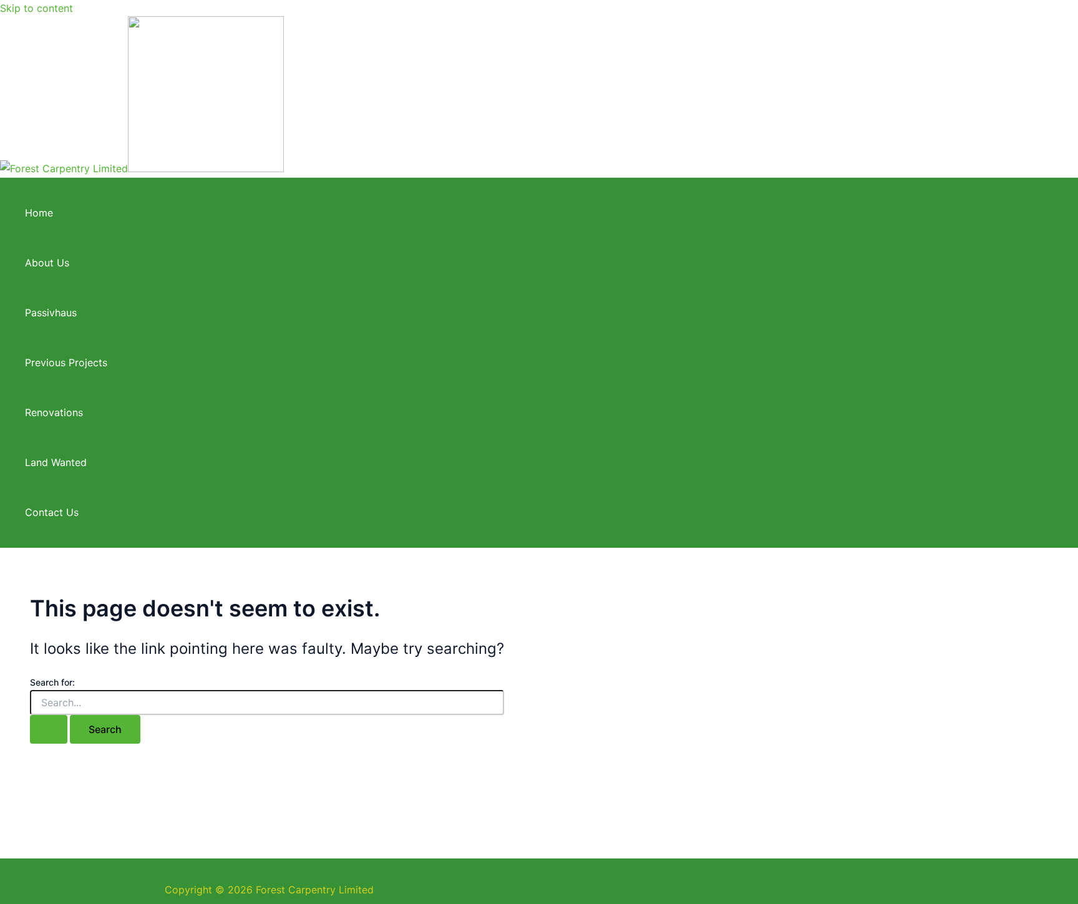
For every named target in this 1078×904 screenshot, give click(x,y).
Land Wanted (56, 462)
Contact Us (52, 512)
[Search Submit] (48, 729)
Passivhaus (51, 312)
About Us (47, 262)
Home (39, 213)
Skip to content (36, 8)
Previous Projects (66, 362)
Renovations (54, 412)
